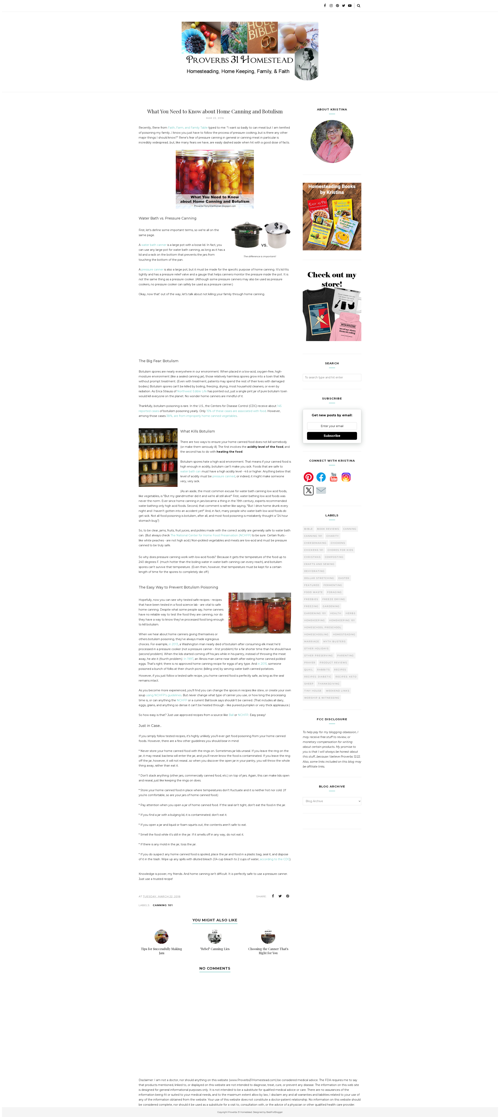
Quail (308, 669)
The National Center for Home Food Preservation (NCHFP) (211, 535)
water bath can (190, 471)
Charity (333, 536)
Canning (349, 529)
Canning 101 (163, 905)
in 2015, (262, 664)
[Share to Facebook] (273, 896)
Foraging (334, 592)
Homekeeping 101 (342, 620)
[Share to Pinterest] (288, 896)
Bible (308, 529)
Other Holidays (316, 648)
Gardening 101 (315, 613)
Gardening (331, 606)
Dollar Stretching (319, 578)
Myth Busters (334, 641)
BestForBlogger (274, 1112)
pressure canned (223, 476)
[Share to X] (280, 896)
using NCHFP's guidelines (163, 695)
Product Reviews (333, 662)
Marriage (311, 641)
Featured (311, 585)
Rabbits (323, 669)
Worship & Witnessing (321, 697)
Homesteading (344, 634)
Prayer (309, 662)
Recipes (340, 669)
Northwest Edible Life (192, 391)
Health (335, 613)
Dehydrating (314, 571)
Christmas (312, 557)
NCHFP (182, 700)
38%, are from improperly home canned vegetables (201, 416)
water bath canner (154, 245)
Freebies (311, 599)
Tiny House (313, 690)
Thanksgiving (329, 683)
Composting (334, 557)
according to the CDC (275, 859)
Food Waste (313, 592)
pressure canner (152, 269)
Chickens (338, 543)
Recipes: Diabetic (317, 676)
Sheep (309, 683)
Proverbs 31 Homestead (240, 1112)
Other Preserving (318, 655)
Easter (343, 578)
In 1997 (188, 659)
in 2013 (173, 644)
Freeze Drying (333, 599)
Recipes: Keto (346, 676)
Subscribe (332, 436)
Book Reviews (328, 529)
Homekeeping (314, 620)
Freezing (311, 606)
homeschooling (316, 634)
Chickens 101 (313, 550)
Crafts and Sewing (319, 564)
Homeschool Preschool (322, 627)
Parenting (345, 655)
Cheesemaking (315, 543)
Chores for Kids (340, 550)
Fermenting (333, 585)
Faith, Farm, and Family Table (188, 127)
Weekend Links (337, 690)
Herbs (350, 613)
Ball (231, 715)
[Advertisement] (171, 329)
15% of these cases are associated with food (236, 411)
